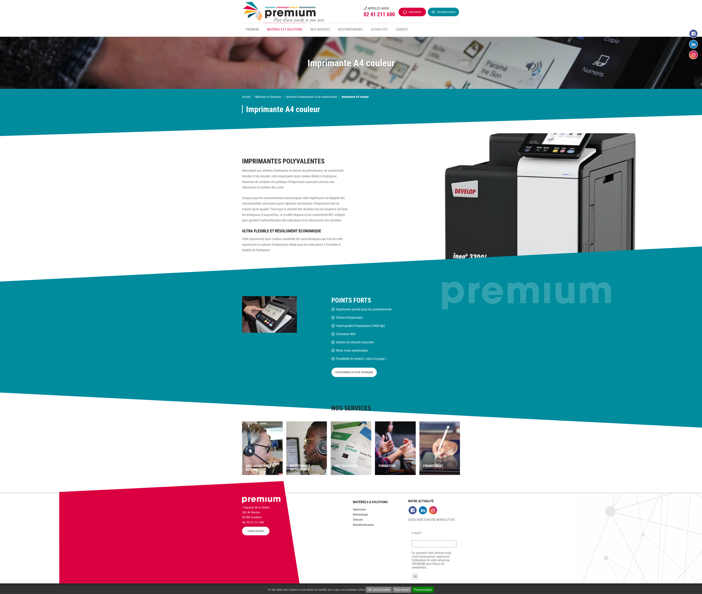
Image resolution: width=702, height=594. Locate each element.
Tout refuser (402, 589)
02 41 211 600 (379, 14)
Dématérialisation (363, 525)
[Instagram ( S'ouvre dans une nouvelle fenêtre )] (693, 55)
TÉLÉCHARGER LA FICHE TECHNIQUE (354, 372)
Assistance (415, 12)
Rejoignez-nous (446, 12)
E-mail (417, 533)
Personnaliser (423, 589)
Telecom (358, 520)
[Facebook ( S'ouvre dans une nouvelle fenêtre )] (693, 33)
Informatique (360, 514)
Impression (359, 509)
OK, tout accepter (379, 589)
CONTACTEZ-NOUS (256, 531)
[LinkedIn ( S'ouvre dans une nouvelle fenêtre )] (693, 44)
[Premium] (283, 12)
